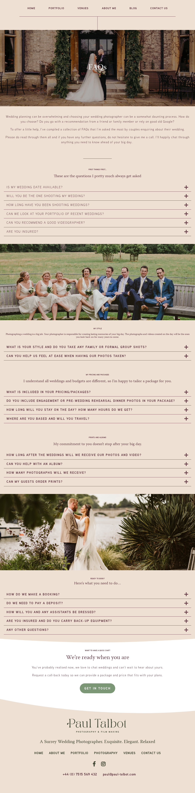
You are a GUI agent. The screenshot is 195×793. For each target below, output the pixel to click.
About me (109, 8)
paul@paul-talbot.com (119, 774)
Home (31, 8)
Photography (106, 753)
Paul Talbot (97, 726)
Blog (133, 8)
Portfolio (56, 8)
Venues (83, 8)
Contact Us (159, 8)
